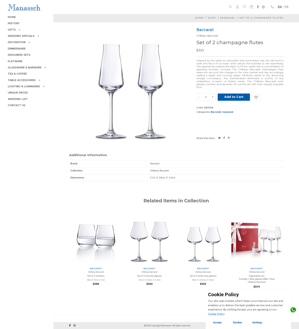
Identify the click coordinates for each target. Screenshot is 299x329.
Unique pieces (18, 92)
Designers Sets (19, 54)
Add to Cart (233, 97)
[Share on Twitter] (219, 138)
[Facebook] (258, 7)
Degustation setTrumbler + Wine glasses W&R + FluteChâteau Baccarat (257, 279)
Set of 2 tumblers (95, 276)
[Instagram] (263, 7)
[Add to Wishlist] (256, 97)
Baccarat (216, 111)
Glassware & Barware (24, 67)
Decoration (17, 42)
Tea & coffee (17, 73)
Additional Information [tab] (88, 155)
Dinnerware (17, 48)
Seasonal (227, 17)
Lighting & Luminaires (24, 86)
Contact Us (16, 105)
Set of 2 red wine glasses (149, 276)
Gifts (12, 29)
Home (12, 17)
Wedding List (18, 99)
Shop (212, 17)
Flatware (15, 61)
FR (286, 7)
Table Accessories (22, 80)
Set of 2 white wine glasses (203, 276)
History (14, 23)
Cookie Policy (216, 313)
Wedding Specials (21, 36)
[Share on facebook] (224, 138)
